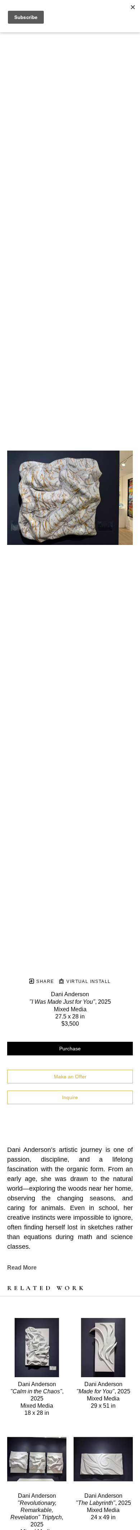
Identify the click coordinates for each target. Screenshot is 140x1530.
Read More (22, 1268)
